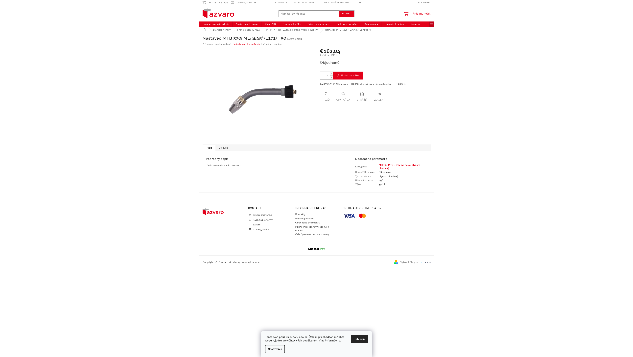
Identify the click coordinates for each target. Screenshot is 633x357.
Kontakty (281, 2)
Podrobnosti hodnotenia (246, 44)
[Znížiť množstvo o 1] (331, 77)
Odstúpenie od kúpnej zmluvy (312, 234)
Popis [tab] (209, 148)
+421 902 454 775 (263, 220)
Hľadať (347, 13)
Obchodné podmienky (337, 2)
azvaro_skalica (261, 229)
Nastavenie (275, 349)
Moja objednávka (305, 2)
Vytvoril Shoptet (409, 262)
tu (340, 340)
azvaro (256, 224)
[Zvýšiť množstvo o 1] (331, 74)
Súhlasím (360, 339)
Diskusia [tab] (223, 148)
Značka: (272, 44)
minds (427, 262)
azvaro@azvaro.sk (263, 215)
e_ (422, 262)
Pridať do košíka (350, 75)
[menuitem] (215, 24)
